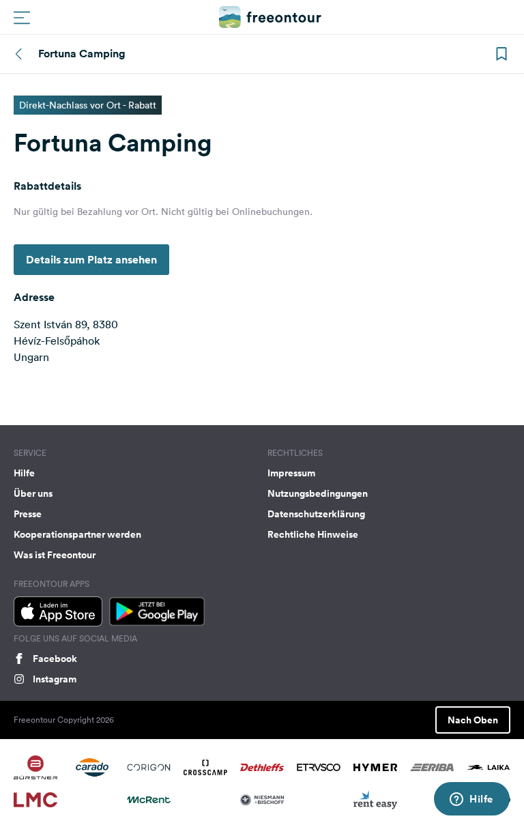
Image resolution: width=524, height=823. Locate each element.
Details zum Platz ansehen (91, 259)
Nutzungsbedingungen (317, 493)
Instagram (54, 679)
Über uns (33, 493)
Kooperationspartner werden (77, 534)
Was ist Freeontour (55, 555)
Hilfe (24, 473)
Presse (28, 514)
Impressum (291, 473)
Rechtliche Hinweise (312, 534)
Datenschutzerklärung (316, 514)
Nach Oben (473, 720)
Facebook (55, 658)
